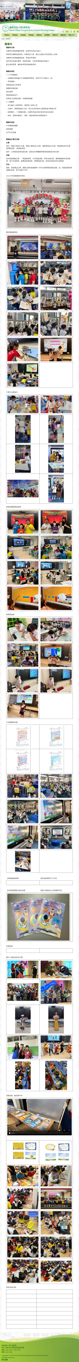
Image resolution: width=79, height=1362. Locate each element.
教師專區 (47, 35)
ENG (67, 31)
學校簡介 (7, 35)
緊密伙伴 (55, 35)
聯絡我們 (63, 35)
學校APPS (72, 35)
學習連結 (31, 35)
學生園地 (23, 35)
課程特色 (39, 35)
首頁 (3, 39)
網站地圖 (5, 1360)
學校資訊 (15, 35)
